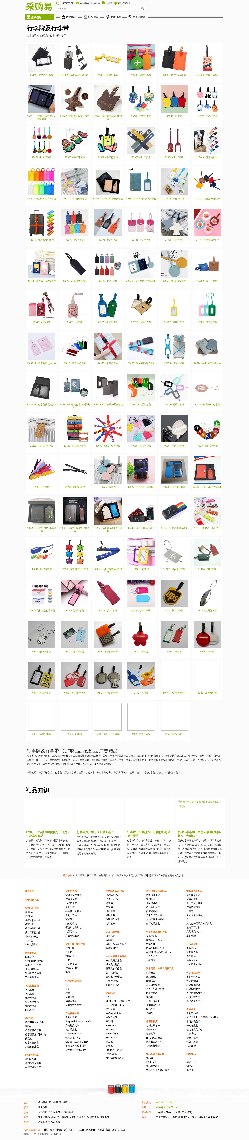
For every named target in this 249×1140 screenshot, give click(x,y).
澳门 (71, 1129)
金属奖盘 (70, 996)
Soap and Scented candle (78, 1021)
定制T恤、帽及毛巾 (75, 944)
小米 (108, 997)
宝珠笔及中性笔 (73, 895)
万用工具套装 (153, 1001)
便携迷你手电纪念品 (75, 1049)
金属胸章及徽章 (73, 1005)
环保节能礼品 (193, 996)
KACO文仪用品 (113, 1013)
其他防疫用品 (32, 977)
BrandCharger (112, 1033)
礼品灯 (149, 996)
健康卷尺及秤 (153, 907)
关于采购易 (44, 1117)
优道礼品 (110, 1009)
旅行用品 (29, 1018)
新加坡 (100, 1129)
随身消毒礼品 (32, 969)
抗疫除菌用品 (153, 895)
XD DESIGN (111, 1037)
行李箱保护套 (32, 1042)
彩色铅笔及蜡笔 (73, 927)
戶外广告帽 (71, 964)
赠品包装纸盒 (153, 1066)
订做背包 (191, 1033)
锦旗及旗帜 (71, 1001)
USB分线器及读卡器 (116, 944)
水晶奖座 (29, 993)
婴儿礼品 (150, 1009)
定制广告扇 (71, 1017)
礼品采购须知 (56, 1112)
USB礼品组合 (32, 944)
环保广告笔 (71, 903)
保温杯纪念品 (113, 895)
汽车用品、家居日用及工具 (160, 968)
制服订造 (70, 956)
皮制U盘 (29, 916)
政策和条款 (44, 1122)
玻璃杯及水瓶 (113, 919)
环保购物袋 (192, 980)
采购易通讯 (93, 1117)
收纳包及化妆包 (194, 1029)
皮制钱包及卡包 (33, 1063)
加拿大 (115, 1129)
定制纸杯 (110, 923)
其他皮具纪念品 (33, 1067)
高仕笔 (109, 1045)
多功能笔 (70, 907)
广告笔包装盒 (72, 935)
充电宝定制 (152, 936)
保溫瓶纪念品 (113, 899)
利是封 (189, 1066)
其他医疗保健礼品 (155, 919)
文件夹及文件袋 (194, 903)
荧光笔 (68, 919)
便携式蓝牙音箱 (154, 940)
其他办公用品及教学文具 (199, 923)
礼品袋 (149, 1058)
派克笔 (109, 1041)
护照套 (28, 1038)
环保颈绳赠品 (193, 988)
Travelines (111, 1025)
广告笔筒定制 (193, 907)
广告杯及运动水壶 (115, 891)
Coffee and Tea (73, 1033)
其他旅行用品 (32, 1046)
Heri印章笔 (111, 1053)
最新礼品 (29, 891)
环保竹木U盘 (31, 936)
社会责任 (81, 1117)
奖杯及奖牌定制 (73, 980)
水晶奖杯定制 (32, 985)
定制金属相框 (153, 1025)
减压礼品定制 (153, 923)
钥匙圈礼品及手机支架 (76, 1041)
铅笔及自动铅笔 (73, 911)
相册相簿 (150, 1033)
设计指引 (68, 1112)
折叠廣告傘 (192, 952)
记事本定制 (192, 899)
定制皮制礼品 (32, 1055)
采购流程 (42, 1112)
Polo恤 (68, 952)
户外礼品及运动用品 (116, 956)
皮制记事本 (31, 1059)
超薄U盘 (29, 924)
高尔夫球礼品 (113, 984)
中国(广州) (61, 1129)
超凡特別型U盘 (32, 928)
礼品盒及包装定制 (155, 1054)
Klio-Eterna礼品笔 (115, 1057)
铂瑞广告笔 (111, 1017)
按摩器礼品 (152, 911)
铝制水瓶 (110, 915)
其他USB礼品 (112, 948)
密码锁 (28, 1026)
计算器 (189, 911)
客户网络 (63, 1102)
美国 (108, 1129)
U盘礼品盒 (151, 1062)
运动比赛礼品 (113, 972)
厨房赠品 (150, 972)
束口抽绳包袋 (193, 1021)
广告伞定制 (192, 944)
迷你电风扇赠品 (114, 976)
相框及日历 (152, 1021)
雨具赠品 (191, 948)
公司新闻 (104, 1117)
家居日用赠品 (153, 984)
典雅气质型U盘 (32, 932)
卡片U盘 (29, 940)
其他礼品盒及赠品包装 (157, 1070)
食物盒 (149, 1013)
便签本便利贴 (193, 895)
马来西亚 (79, 1129)
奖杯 (67, 984)
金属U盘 (29, 912)
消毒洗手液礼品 (33, 965)
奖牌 (67, 988)
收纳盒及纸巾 (153, 1005)
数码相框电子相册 (155, 948)
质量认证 (42, 1107)
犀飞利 (109, 1021)
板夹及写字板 (193, 927)
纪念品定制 (71, 1029)
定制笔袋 (191, 935)
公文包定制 (192, 1025)
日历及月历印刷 (154, 1041)
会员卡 (189, 1070)
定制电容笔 (71, 915)
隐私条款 (55, 1122)
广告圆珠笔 (71, 899)
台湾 (52, 1129)
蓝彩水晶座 (31, 997)
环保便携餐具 (193, 984)
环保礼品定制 (193, 972)
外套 (67, 960)
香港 (46, 1129)
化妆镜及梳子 (153, 903)
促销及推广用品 (73, 1037)
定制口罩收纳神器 (34, 961)
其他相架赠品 (153, 1045)
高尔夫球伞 (192, 960)
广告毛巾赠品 (72, 968)
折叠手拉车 (192, 1037)
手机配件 (150, 944)
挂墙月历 (191, 1062)
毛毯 (67, 972)
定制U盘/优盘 (32, 908)
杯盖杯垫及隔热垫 (155, 988)
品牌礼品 (110, 993)
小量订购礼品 (32, 899)
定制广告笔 (71, 891)
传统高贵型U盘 (32, 920)
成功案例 (42, 1102)
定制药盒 (150, 899)
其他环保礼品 (193, 1001)
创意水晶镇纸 (32, 1001)
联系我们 (55, 1117)
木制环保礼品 (193, 976)
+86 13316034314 (165, 1102)
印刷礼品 (191, 1054)
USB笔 (109, 940)
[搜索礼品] (142, 8)
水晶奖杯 (29, 989)
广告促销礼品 (72, 1013)
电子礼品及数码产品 (156, 931)
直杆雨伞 (191, 956)
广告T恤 (69, 948)
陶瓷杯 (109, 903)
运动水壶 (110, 911)
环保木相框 (152, 1029)
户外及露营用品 (114, 960)
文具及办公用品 (194, 891)
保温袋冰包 (192, 1041)
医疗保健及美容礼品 (156, 891)
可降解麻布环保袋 (195, 992)
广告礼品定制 (72, 1025)
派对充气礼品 (113, 964)
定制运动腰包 (193, 1013)
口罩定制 (29, 957)
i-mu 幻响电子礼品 (115, 1005)
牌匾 (67, 992)
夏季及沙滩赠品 (114, 968)
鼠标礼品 (110, 936)
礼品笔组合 (71, 931)
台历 (188, 1058)
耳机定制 (150, 960)
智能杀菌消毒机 (33, 973)
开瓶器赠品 (152, 976)
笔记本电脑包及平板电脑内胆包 (202, 1017)
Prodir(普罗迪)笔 (114, 1049)
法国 (123, 1129)
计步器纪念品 (113, 980)
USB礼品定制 (113, 931)
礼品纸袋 (191, 1045)
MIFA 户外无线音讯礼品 (118, 1001)
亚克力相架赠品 (154, 1037)
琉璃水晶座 (31, 1005)
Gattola (109, 1029)
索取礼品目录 (68, 1117)
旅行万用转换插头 (34, 1022)
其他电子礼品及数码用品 (158, 952)
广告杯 (109, 907)
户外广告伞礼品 (194, 964)
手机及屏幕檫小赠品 (75, 1045)
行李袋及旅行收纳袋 (35, 1034)
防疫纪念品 (31, 953)
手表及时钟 (152, 956)
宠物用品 (150, 980)
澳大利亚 (90, 1129)
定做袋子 (191, 1009)
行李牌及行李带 (33, 1030)
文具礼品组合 (193, 931)
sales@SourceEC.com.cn (168, 1107)
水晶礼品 (29, 1010)
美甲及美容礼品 (154, 915)
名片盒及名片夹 (194, 915)
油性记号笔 (71, 923)
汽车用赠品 (152, 992)
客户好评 (53, 1102)
